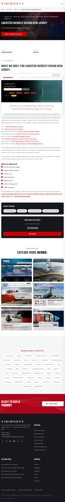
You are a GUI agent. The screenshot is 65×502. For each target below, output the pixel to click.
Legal (48, 368)
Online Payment (39, 490)
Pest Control (30, 377)
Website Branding (38, 443)
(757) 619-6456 (32, 228)
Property (48, 377)
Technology (56, 382)
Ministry (49, 373)
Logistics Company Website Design (28, 131)
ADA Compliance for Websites (9, 471)
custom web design (7, 194)
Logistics (16, 9)
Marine (7, 373)
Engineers (17, 364)
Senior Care (46, 382)
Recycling (8, 382)
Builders (19, 355)
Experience (37, 471)
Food (59, 364)
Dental (26, 360)
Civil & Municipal (54, 355)
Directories (34, 360)
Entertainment (28, 364)
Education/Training (56, 360)
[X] (6, 441)
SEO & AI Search (38, 440)
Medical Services (38, 373)
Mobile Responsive (39, 433)
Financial (38, 364)
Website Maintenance (40, 450)
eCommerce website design (35, 194)
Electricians (8, 364)
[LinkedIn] (10, 441)
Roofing (29, 382)
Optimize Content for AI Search (9, 464)
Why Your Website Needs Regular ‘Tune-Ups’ (12, 474)
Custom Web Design (39, 430)
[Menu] (62, 3)
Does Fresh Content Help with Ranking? (11, 477)
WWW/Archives (39, 386)
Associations (9, 355)
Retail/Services (19, 382)
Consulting (17, 360)
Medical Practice (26, 373)
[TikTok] (17, 441)
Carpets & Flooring (41, 355)
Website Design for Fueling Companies (28, 134)
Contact (36, 477)
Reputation (37, 468)
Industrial (25, 368)
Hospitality (9, 368)
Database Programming (40, 447)
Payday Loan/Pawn (18, 377)
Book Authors (29, 355)
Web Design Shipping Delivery (21, 136)
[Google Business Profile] (21, 441)
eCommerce (44, 360)
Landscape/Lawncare (37, 368)
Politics (40, 377)
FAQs (35, 474)
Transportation (27, 386)
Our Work (9, 9)
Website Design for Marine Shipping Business (29, 143)
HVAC (17, 368)
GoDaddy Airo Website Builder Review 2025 (12, 468)
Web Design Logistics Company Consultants (25, 141)
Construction (6, 360)
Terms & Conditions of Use (8, 490)
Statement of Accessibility (25, 490)
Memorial (57, 373)
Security (37, 382)
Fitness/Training (49, 364)
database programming (22, 196)
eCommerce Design (39, 437)
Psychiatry (57, 377)
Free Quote (37, 481)
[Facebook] (2, 441)
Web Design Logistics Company (14, 129)
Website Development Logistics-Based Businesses (21, 139)
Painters (7, 377)
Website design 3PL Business (14, 126)
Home (2, 9)
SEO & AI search (20, 194)
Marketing (15, 373)
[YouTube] (14, 441)
